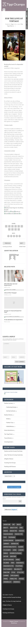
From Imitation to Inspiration (13, 319)
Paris (12, 562)
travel (6, 578)
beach (19, 524)
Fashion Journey (8, 403)
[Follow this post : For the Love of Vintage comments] (20, 213)
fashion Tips (18, 534)
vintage (21, 578)
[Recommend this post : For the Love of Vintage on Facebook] (17, 211)
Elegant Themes (14, 621)
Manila (6, 553)
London (21, 550)
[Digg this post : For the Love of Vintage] (12, 211)
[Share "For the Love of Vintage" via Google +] (12, 226)
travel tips (13, 578)
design (6, 531)
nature (6, 556)
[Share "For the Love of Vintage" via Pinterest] (18, 226)
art (13, 524)
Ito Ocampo (7, 550)
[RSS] (27, 21)
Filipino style (19, 540)
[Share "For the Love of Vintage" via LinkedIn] (21, 226)
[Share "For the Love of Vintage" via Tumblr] (15, 226)
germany (6, 543)
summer (6, 575)
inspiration (14, 543)
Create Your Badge (13, 392)
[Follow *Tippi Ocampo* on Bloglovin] (11, 510)
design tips (13, 531)
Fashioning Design (11, 407)
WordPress (14, 623)
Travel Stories (8, 438)
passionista (19, 562)
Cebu (21, 527)
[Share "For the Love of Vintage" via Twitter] (9, 226)
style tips (20, 572)
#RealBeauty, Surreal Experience (10, 284)
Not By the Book (10, 411)
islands (20, 546)
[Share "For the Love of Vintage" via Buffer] (9, 229)
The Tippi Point (8, 434)
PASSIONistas (10, 426)
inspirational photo (10, 546)
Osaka (17, 559)
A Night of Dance (8, 458)
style (13, 572)
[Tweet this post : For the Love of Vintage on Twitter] (16, 213)
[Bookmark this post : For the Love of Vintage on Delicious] (7, 211)
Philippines (19, 566)
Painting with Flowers (10, 466)
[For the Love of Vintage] (14, 45)
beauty (6, 527)
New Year (13, 556)
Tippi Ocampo (6, 392)
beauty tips (13, 527)
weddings (17, 582)
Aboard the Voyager (10, 293)
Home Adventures (9, 430)
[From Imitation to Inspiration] (14, 316)
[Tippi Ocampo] (4, 393)
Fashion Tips (9, 422)
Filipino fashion (8, 540)
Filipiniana (12, 537)
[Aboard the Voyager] (14, 290)
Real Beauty (18, 569)
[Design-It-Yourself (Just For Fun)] (14, 303)
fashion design (8, 534)
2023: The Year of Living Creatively (13, 455)
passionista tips (8, 566)
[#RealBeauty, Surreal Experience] (14, 276)
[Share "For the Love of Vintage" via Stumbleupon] (12, 229)
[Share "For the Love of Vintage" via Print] (18, 229)
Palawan (6, 562)
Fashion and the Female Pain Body (13, 451)
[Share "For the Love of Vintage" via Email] (15, 229)
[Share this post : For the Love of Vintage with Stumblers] (11, 213)
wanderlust (7, 582)
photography (8, 569)
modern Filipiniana (15, 553)
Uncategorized (8, 442)
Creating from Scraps (10, 462)
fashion (21, 531)
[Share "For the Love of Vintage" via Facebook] (6, 226)
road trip (6, 572)
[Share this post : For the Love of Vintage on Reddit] (6, 213)
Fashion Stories (8, 415)
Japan (14, 550)
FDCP (5, 537)
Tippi (12, 24)
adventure (7, 524)
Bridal (8, 418)
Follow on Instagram (15, 487)
